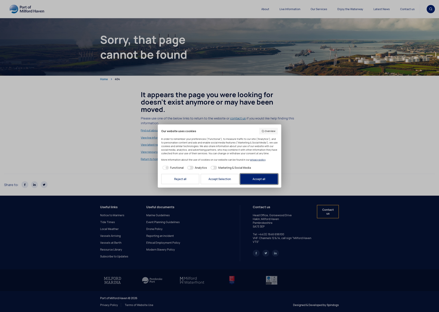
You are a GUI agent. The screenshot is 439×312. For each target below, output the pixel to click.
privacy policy (257, 159)
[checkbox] (172, 168)
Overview (270, 131)
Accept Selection (220, 179)
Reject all (180, 179)
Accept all (259, 179)
